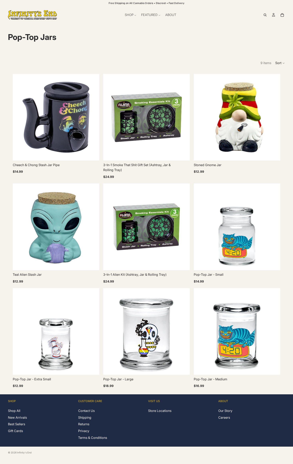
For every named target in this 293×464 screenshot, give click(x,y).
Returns (83, 424)
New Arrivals (17, 417)
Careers (224, 417)
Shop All (14, 411)
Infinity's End (24, 452)
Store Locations (159, 411)
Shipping (84, 417)
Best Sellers (16, 424)
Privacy (83, 431)
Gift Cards (15, 431)
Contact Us (86, 411)
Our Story (225, 411)
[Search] (265, 15)
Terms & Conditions (92, 437)
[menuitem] (130, 15)
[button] (280, 63)
